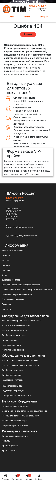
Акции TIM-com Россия (13, 250)
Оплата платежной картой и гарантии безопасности (27, 289)
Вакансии (6, 304)
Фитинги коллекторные (13, 350)
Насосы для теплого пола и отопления (20, 416)
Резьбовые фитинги (11, 345)
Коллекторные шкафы (12, 386)
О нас (4, 275)
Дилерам (44, 17)
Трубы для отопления (12, 370)
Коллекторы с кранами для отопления (20, 360)
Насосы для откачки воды (14, 420)
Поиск (27, 17)
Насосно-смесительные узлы (16, 325)
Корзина (28, 477)
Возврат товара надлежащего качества (21, 285)
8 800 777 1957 (37, 5)
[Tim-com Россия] (14, 8)
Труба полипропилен (12, 375)
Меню (11, 17)
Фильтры (6, 441)
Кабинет (39, 479)
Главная (5, 479)
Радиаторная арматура (13, 391)
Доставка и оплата (11, 280)
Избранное (17, 477)
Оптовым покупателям (13, 299)
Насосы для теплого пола (14, 330)
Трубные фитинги (10, 445)
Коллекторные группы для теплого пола (21, 320)
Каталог (6, 260)
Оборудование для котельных (16, 395)
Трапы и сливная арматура (15, 436)
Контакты (6, 309)
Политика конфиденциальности (17, 294)
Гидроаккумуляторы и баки (15, 425)
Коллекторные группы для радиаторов (20, 365)
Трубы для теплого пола (14, 335)
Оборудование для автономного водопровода (24, 411)
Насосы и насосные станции (15, 406)
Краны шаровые (9, 340)
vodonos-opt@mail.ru (38, 9)
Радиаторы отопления (13, 380)
